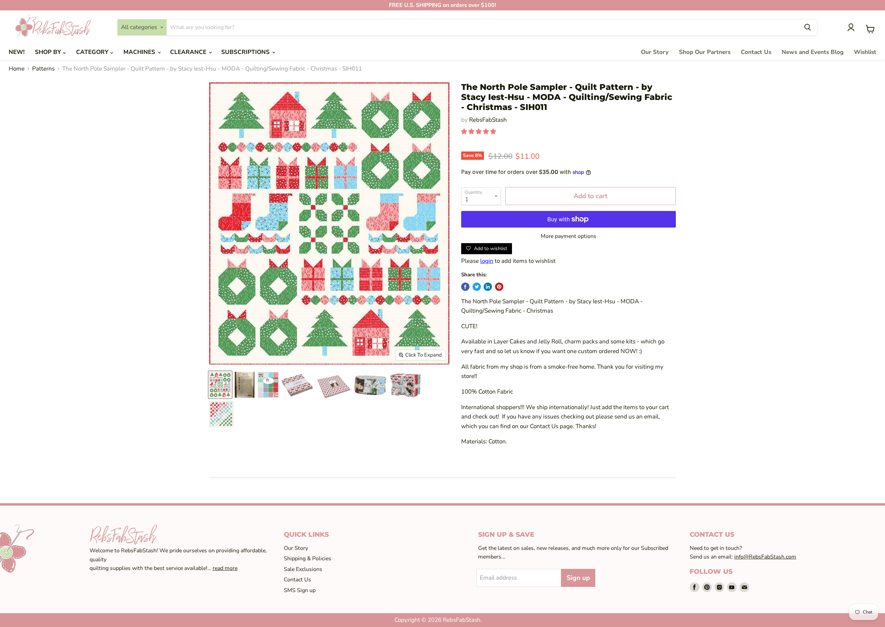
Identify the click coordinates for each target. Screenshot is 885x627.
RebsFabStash (488, 120)
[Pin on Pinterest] (499, 287)
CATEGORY (93, 52)
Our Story (655, 52)
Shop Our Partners (704, 52)
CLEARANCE (189, 52)
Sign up (578, 577)
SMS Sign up (300, 590)
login (486, 261)
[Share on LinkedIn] (488, 287)
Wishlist (865, 52)
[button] (479, 132)
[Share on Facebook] (465, 287)
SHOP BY (49, 52)
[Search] (807, 27)
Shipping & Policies (307, 558)
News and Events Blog (813, 52)
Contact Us (756, 52)
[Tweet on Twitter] (477, 287)
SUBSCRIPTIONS (246, 52)
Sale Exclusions (303, 569)
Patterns (43, 68)
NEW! (17, 52)
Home (17, 68)
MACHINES (140, 52)
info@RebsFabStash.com (765, 557)
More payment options (568, 236)
